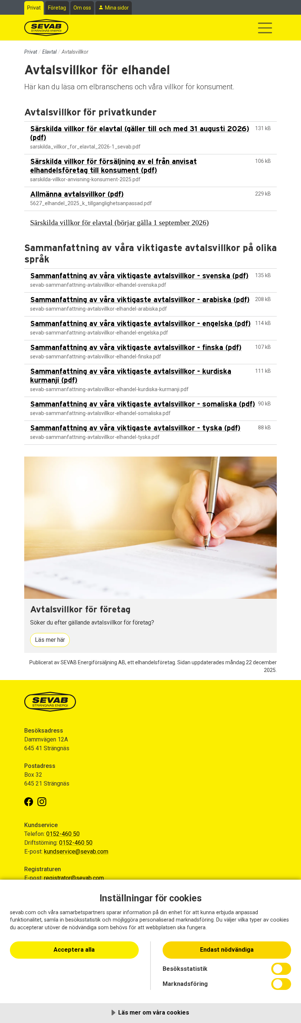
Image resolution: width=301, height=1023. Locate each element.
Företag (57, 8)
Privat (34, 8)
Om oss (82, 8)
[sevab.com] (46, 27)
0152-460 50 (63, 833)
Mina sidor (117, 8)
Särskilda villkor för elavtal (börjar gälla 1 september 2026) (119, 222)
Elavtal (49, 52)
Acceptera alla (74, 949)
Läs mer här (50, 639)
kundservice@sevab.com (76, 851)
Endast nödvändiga (227, 949)
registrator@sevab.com (74, 877)
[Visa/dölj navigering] (265, 28)
